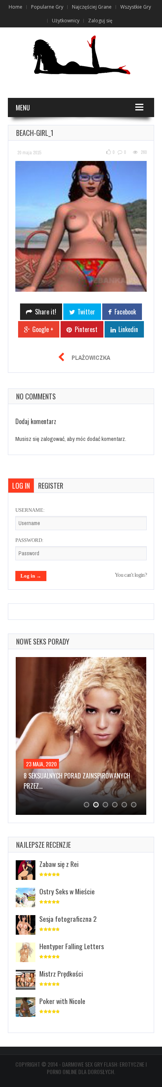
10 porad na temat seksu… (59, 775)
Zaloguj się (100, 20)
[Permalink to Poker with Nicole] (25, 1007)
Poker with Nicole (62, 1001)
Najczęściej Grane (92, 7)
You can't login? (131, 575)
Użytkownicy (65, 20)
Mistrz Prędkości (61, 973)
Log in (21, 485)
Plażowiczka (91, 357)
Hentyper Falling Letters (71, 946)
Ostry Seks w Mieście (67, 891)
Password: (29, 540)
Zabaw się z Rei (59, 864)
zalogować (52, 439)
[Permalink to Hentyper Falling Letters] (25, 953)
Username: (30, 510)
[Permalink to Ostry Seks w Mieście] (25, 898)
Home (15, 7)
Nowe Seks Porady (42, 641)
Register (50, 485)
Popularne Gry (47, 7)
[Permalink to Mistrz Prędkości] (25, 980)
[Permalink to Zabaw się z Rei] (25, 870)
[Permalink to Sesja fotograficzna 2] (25, 925)
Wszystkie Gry (135, 7)
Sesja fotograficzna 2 (68, 919)
